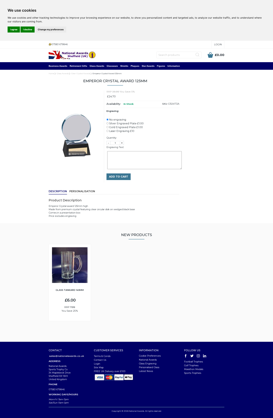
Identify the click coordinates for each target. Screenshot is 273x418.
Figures (161, 66)
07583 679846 (57, 389)
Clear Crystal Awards (80, 73)
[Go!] (197, 55)
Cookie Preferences (150, 355)
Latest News (146, 371)
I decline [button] (27, 29)
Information (173, 66)
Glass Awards (97, 66)
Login (218, 44)
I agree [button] (13, 29)
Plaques (135, 66)
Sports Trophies (192, 373)
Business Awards (58, 66)
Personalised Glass (149, 367)
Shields (124, 66)
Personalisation (82, 191)
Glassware (112, 66)
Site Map (99, 367)
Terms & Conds (102, 356)
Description (58, 191)
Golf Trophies (191, 365)
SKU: (164, 103)
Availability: (113, 103)
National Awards (148, 359)
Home (51, 73)
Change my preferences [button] (51, 29)
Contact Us (100, 360)
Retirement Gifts (78, 66)
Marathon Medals (193, 369)
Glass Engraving (147, 363)
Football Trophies (193, 361)
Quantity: (111, 137)
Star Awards (148, 66)
